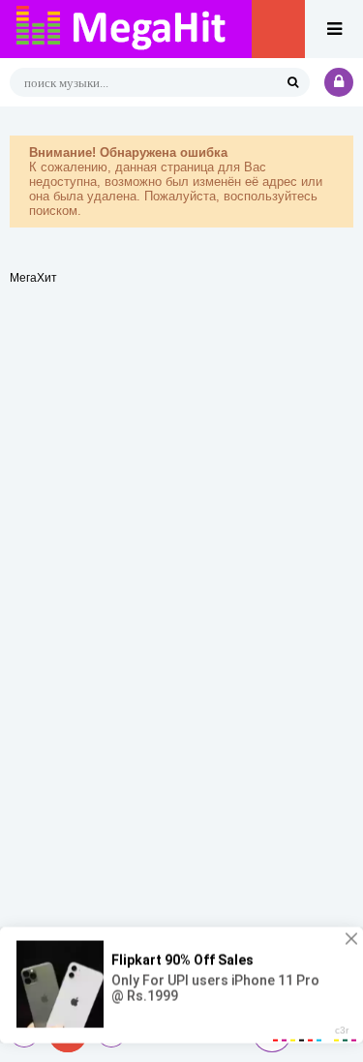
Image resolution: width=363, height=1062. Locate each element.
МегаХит (33, 278)
